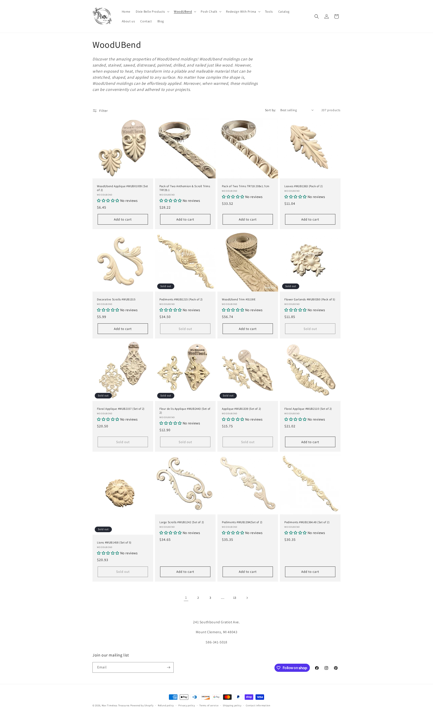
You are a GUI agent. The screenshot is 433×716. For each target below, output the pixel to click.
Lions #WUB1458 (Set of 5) (114, 542)
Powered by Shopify (142, 705)
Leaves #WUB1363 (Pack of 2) (303, 186)
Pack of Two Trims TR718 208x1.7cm (245, 186)
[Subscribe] (168, 667)
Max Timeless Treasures (116, 705)
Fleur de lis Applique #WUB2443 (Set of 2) (184, 410)
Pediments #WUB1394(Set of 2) (242, 522)
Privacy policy (186, 705)
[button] (152, 11)
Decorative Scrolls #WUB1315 (116, 299)
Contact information (258, 705)
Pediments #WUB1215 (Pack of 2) (181, 299)
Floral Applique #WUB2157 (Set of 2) (121, 409)
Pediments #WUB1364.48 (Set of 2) (306, 522)
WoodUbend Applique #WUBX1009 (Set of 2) (122, 188)
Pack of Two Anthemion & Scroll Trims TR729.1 (184, 188)
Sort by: (270, 110)
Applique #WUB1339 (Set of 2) (241, 409)
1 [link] (186, 597)
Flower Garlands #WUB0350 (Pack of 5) (309, 299)
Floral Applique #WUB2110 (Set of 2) (308, 409)
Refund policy (166, 705)
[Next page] (247, 598)
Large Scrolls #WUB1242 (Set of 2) (181, 522)
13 (234, 598)
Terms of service (208, 705)
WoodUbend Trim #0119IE (239, 299)
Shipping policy (232, 705)
